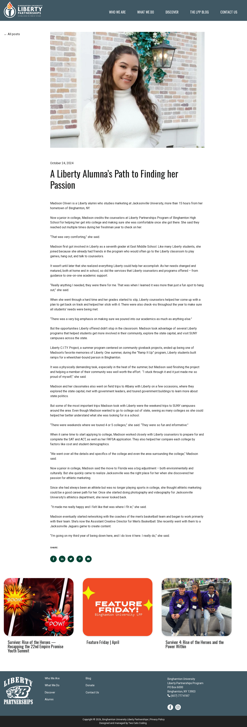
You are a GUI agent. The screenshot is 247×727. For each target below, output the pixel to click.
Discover (50, 692)
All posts (14, 34)
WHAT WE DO (145, 11)
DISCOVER (172, 11)
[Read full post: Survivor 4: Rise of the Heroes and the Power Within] (196, 607)
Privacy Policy (157, 719)
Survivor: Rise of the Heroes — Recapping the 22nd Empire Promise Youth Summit (35, 646)
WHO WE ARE (117, 11)
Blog (88, 678)
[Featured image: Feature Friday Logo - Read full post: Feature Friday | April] (117, 607)
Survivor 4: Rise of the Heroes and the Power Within (195, 644)
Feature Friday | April (103, 642)
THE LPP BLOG (199, 11)
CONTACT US (228, 11)
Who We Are (52, 678)
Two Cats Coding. (138, 723)
